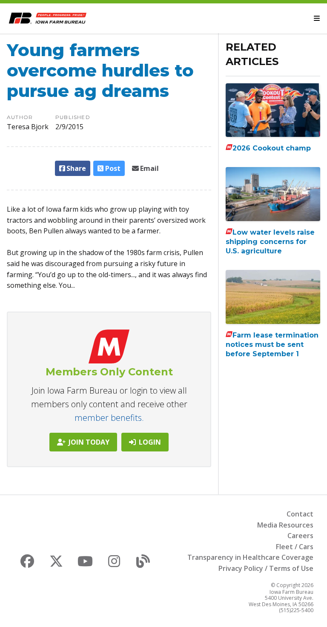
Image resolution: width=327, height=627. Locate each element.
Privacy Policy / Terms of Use (265, 568)
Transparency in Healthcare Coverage (250, 557)
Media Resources (285, 525)
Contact (300, 514)
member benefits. (109, 417)
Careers (300, 535)
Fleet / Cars (294, 546)
